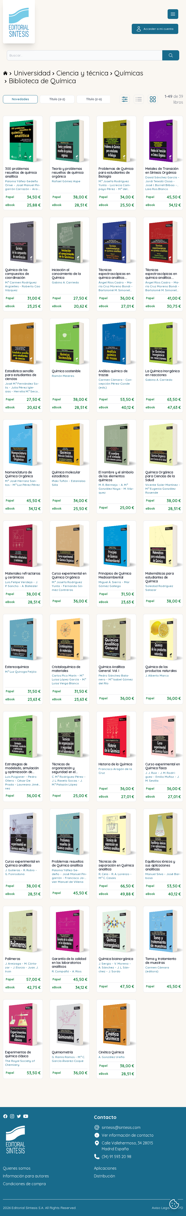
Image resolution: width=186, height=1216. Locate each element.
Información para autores (26, 1176)
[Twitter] (18, 1116)
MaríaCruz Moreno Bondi (115, 284)
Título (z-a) (94, 99)
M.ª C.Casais (107, 878)
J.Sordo (114, 971)
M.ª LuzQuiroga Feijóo (21, 671)
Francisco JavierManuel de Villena (68, 880)
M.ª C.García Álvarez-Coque (68, 1059)
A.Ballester (30, 586)
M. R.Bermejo (108, 485)
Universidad (32, 73)
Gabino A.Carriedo (65, 282)
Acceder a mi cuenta (158, 29)
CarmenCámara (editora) (157, 969)
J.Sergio (105, 963)
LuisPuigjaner (15, 776)
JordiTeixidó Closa (158, 181)
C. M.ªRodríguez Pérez (67, 776)
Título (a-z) (57, 99)
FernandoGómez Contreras (67, 588)
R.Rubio (29, 870)
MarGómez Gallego (114, 584)
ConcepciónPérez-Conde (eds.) (115, 383)
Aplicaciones (105, 1168)
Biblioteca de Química (42, 80)
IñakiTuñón (60, 481)
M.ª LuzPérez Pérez (26, 485)
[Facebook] (5, 1116)
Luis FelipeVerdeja (18, 582)
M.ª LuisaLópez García (68, 677)
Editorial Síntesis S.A (27, 1208)
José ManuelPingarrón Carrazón (22, 187)
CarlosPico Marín (64, 675)
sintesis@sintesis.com (121, 1127)
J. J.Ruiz (151, 773)
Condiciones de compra (24, 1183)
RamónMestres (63, 376)
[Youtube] (25, 1116)
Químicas (128, 73)
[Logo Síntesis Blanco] (15, 1140)
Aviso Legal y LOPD (167, 1208)
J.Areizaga (13, 963)
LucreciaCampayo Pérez (115, 187)
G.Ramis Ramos (63, 1057)
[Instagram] (12, 1116)
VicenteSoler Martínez (161, 485)
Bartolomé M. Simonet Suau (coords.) (114, 292)
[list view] (139, 99)
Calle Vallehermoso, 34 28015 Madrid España (127, 1146)
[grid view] (153, 99)
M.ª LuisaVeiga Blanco (69, 681)
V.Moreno (121, 963)
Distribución (104, 1176)
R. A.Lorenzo (120, 874)
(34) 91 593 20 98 (116, 1156)
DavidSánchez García (161, 177)
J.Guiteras (12, 870)
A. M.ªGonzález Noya (113, 486)
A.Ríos (76, 971)
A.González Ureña (111, 1057)
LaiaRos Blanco (156, 189)
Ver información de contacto (128, 1135)
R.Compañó (60, 971)
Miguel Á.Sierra (110, 582)
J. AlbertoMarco (157, 675)
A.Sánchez (106, 967)
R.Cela (103, 874)
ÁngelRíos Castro (111, 282)
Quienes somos (17, 1168)
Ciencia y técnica (82, 73)
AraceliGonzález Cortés (22, 191)
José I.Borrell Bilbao (160, 185)
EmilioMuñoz (164, 776)
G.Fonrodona (14, 874)
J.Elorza (19, 967)
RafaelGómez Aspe (66, 181)
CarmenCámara (110, 379)
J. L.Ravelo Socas (64, 780)
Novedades (20, 99)
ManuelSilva (154, 874)
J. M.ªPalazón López (67, 782)
